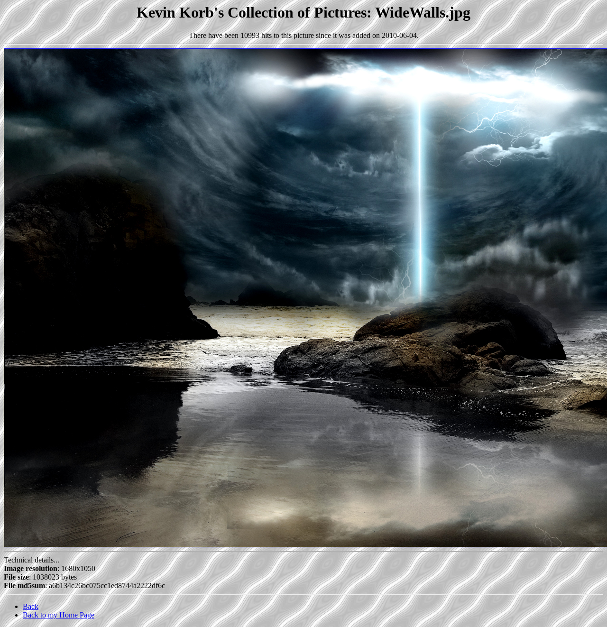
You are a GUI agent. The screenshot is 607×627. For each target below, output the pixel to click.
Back (30, 606)
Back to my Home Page (58, 615)
